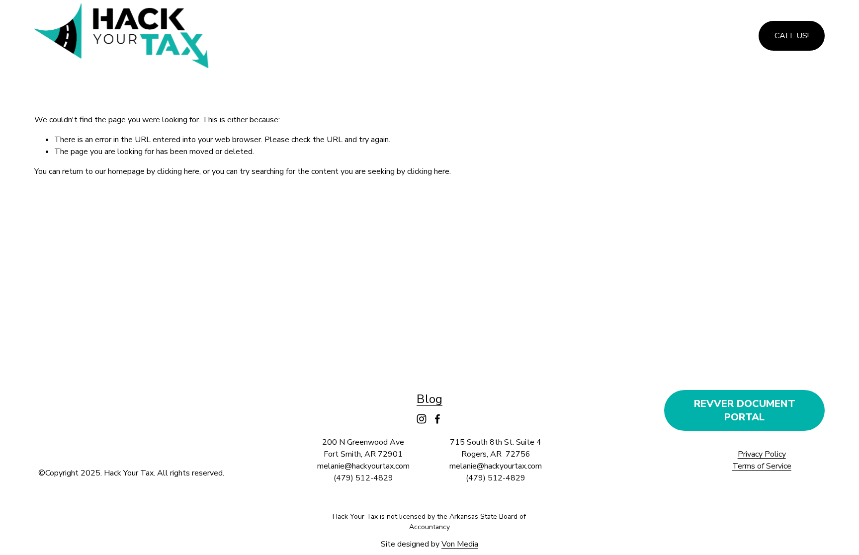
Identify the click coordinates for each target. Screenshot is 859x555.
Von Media (459, 544)
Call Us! (791, 35)
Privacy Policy (762, 454)
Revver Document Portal (744, 410)
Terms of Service (761, 466)
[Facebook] (437, 419)
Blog (429, 399)
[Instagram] (422, 419)
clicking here (178, 171)
